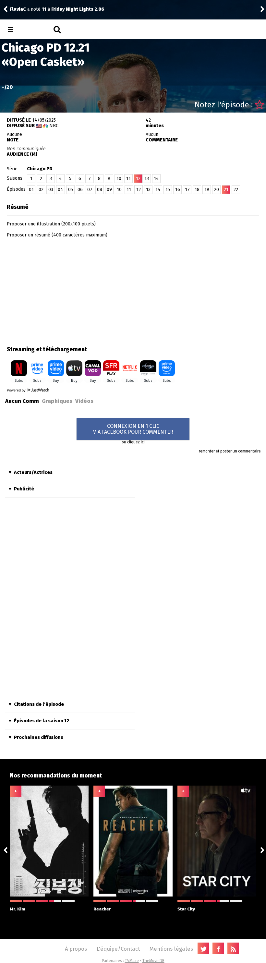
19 (206, 189)
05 (70, 189)
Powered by (17, 390)
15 (167, 189)
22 (236, 189)
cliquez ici (136, 442)
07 (89, 189)
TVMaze (132, 960)
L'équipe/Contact (118, 948)
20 (216, 189)
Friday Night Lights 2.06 (77, 9)
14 (156, 178)
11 (128, 178)
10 (118, 178)
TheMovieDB (153, 960)
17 (187, 189)
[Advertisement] (61, 289)
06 (80, 189)
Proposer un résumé (28, 235)
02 (41, 189)
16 (177, 189)
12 (138, 189)
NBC (53, 125)
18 (197, 189)
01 (31, 189)
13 (146, 178)
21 (226, 189)
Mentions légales (171, 948)
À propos (76, 948)
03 (50, 189)
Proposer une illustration (33, 224)
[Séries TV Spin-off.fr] (36, 29)
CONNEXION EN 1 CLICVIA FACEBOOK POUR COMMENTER (133, 429)
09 (109, 189)
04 (60, 189)
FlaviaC (18, 9)
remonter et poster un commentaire (229, 451)
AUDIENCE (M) (22, 154)
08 (99, 189)
